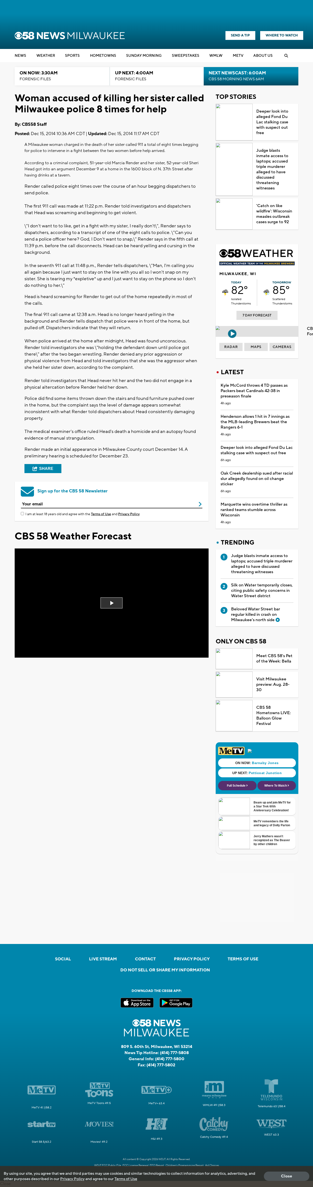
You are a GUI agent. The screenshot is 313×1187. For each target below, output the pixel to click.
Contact (145, 959)
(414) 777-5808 (174, 1053)
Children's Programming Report (185, 1165)
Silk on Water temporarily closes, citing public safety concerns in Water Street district (262, 590)
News (20, 55)
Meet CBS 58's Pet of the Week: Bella (274, 658)
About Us (263, 55)
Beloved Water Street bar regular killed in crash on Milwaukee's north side (255, 614)
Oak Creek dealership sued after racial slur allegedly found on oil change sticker (257, 479)
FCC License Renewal (136, 1165)
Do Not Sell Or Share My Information (165, 970)
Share (46, 468)
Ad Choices (212, 1165)
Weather (45, 55)
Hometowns (103, 55)
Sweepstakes (185, 55)
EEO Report (157, 1165)
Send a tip (240, 35)
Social (63, 959)
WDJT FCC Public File (107, 1165)
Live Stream (103, 959)
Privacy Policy (129, 514)
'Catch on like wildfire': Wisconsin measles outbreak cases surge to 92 (274, 214)
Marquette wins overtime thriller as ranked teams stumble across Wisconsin (254, 510)
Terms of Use (101, 514)
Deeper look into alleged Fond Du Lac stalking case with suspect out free (272, 122)
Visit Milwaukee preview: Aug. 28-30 (273, 684)
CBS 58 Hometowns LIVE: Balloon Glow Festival (273, 715)
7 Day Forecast (257, 315)
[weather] (225, 292)
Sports (72, 55)
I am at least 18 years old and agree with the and (82, 514)
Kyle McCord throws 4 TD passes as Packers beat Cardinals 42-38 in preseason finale (254, 391)
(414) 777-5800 (169, 1059)
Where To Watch (282, 35)
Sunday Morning (144, 55)
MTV (238, 55)
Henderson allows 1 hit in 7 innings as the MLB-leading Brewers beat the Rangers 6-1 (255, 422)
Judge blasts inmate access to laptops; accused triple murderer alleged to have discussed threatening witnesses (272, 169)
